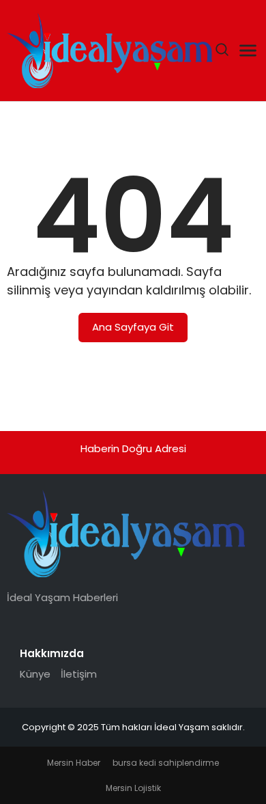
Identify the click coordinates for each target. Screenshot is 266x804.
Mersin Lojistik (133, 788)
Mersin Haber (73, 762)
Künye (35, 674)
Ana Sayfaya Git (133, 327)
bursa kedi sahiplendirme (166, 762)
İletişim (79, 674)
